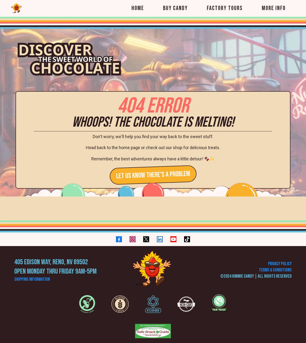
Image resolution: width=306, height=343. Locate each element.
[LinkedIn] (160, 239)
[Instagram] (132, 239)
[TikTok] (187, 239)
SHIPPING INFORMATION (32, 279)
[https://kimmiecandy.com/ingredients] (87, 304)
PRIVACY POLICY (280, 264)
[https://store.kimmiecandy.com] (153, 270)
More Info (274, 8)
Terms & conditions (275, 270)
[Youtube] (173, 239)
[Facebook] (119, 239)
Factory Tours (225, 8)
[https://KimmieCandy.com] (17, 8)
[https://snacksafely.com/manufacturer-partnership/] (153, 331)
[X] (146, 239)
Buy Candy (175, 8)
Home (137, 8)
